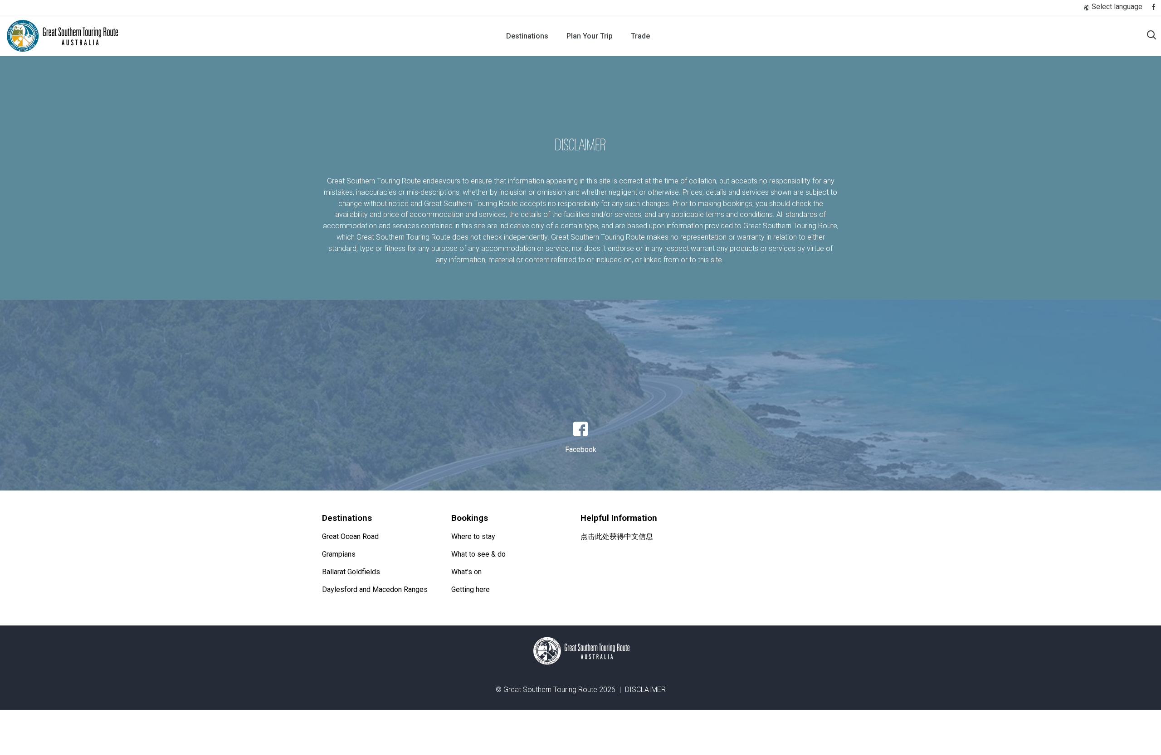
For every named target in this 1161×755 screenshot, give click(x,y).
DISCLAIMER (645, 689)
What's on (466, 571)
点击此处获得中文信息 (616, 536)
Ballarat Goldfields (351, 571)
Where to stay (473, 536)
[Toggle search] (1151, 35)
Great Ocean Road (350, 536)
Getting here (470, 589)
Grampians (339, 554)
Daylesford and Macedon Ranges (375, 589)
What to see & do (478, 554)
